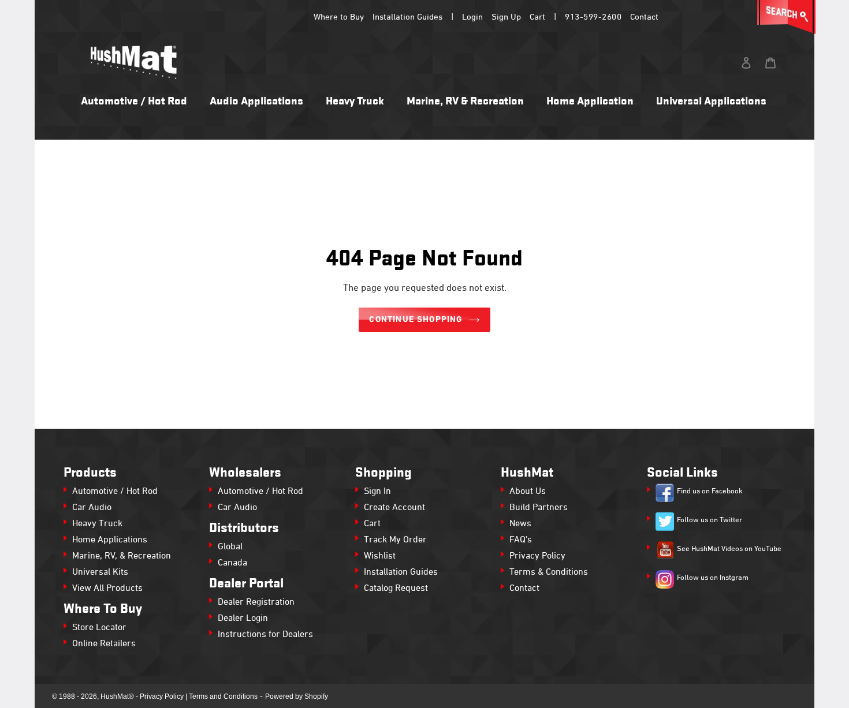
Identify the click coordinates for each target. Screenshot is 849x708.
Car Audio (91, 508)
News (520, 524)
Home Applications (109, 540)
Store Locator (99, 628)
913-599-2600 (593, 17)
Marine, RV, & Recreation (121, 556)
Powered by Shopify (296, 696)
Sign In (377, 491)
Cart (537, 17)
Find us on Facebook (710, 491)
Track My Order (395, 540)
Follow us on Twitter (709, 520)
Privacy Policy (537, 556)
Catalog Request (396, 588)
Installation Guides (407, 17)
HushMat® (117, 696)
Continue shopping (415, 319)
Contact (644, 17)
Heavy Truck (97, 524)
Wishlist (380, 556)
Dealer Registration (256, 602)
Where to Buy (339, 17)
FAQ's (520, 540)
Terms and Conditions (223, 696)
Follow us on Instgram (713, 578)
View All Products (107, 588)
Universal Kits (100, 572)
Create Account (394, 508)
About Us (527, 491)
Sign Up (506, 17)
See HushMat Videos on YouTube (729, 549)
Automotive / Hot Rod (115, 491)
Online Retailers (104, 644)
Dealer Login (243, 618)
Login (472, 17)
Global (230, 547)
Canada (232, 563)
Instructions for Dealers (265, 634)
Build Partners (538, 508)
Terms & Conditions (548, 572)
